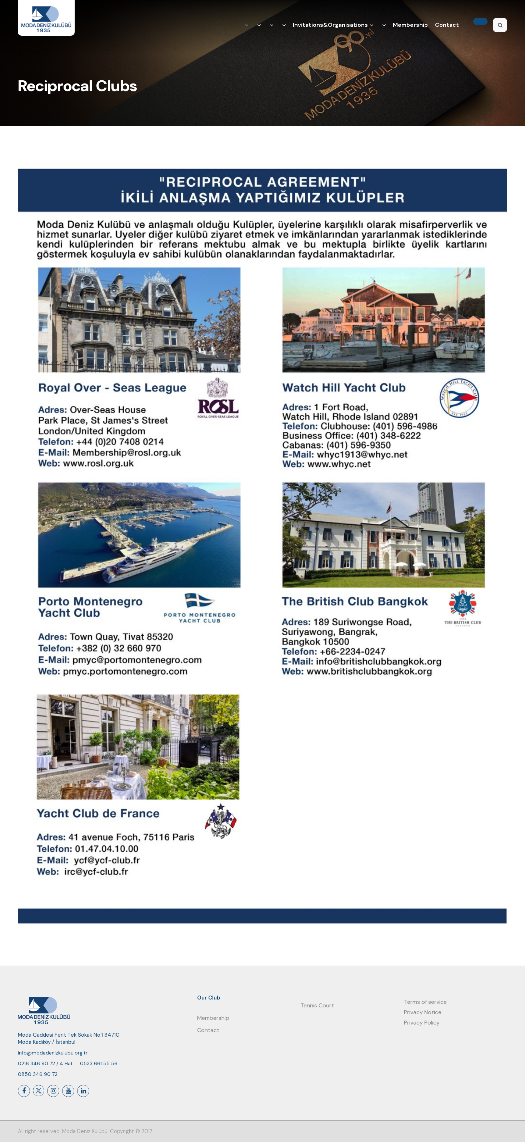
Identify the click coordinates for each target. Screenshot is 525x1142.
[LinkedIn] (83, 1091)
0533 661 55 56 (99, 1063)
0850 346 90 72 (38, 1074)
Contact (447, 25)
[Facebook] (24, 1091)
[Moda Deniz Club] (46, 18)
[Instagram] (53, 1091)
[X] (38, 1090)
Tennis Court (317, 1005)
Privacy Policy (422, 1022)
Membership (410, 25)
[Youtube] (68, 1091)
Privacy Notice (422, 1012)
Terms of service (425, 1002)
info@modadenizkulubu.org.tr (53, 1053)
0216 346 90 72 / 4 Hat (45, 1063)
